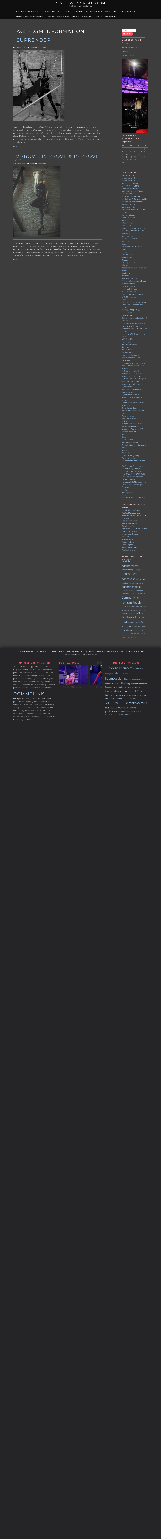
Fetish (79, 11)
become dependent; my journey (133, 228)
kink (139, 610)
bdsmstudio (139, 583)
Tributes (75, 16)
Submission (125, 634)
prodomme (142, 627)
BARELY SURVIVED (128, 218)
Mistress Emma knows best (132, 373)
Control (145, 591)
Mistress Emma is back (130, 371)
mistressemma (131, 622)
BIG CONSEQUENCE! (129, 239)
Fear (138, 598)
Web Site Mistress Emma (131, 510)
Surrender (141, 634)
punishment (128, 630)
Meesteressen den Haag (130, 521)
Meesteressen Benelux (130, 534)
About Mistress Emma (26, 11)
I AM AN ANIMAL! (128, 339)
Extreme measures (129, 286)
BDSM (32, 47)
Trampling (125, 487)
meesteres (126, 613)
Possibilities (87, 16)
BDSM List (125, 537)
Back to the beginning (129, 215)
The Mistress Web (128, 526)
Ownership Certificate (129, 408)
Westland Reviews (128, 550)
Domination (141, 594)
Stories (124, 450)
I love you (125, 347)
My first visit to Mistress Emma (133, 389)
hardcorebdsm (126, 610)
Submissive (126, 453)
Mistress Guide (127, 539)
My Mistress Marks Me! (130, 395)
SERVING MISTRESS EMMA (132, 424)
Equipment (67, 11)
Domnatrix (125, 276)
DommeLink (110, 16)
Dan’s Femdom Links (129, 547)
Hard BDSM (126, 321)
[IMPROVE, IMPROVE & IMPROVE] (36, 201)
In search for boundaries (131, 355)
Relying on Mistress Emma (131, 418)
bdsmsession (131, 579)
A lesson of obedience (130, 183)
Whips (124, 495)
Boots (124, 244)
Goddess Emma (134, 607)
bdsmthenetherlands (128, 591)
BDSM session (129, 679)
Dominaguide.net (128, 542)
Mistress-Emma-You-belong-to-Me (134, 379)
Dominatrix (126, 273)
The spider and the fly (129, 479)
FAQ (115, 11)
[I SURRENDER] (38, 85)
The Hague (114, 715)
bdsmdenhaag (127, 570)
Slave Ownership (128, 440)
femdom (127, 602)
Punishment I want (128, 416)
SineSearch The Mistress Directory (134, 529)
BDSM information (49, 11)
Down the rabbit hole (129, 278)
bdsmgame (137, 570)
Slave (124, 437)
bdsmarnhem (130, 566)
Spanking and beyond (130, 442)
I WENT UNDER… (128, 352)
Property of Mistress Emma (73, 687)
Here (15, 698)
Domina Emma (132, 594)
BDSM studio (126, 226)
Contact (98, 16)
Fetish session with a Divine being (134, 302)
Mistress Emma (21, 47)
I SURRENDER (32, 40)
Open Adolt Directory (129, 531)
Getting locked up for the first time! (134, 318)
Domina (125, 270)
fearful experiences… (129, 292)
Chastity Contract (128, 255)
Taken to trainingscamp (130, 456)
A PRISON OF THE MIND (130, 186)
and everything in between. (131, 196)
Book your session (128, 11)
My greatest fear (128, 392)
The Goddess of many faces (132, 466)
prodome (132, 626)
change (124, 252)
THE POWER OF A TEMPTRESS (133, 474)
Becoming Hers (127, 236)
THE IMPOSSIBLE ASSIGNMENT (133, 471)
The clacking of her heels (131, 458)
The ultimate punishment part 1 (133, 485)
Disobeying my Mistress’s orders (134, 268)
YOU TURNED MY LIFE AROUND (133, 498)
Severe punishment (129, 432)
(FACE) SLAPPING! (128, 175)
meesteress (134, 613)
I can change (126, 342)
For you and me (127, 313)
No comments (43, 47)
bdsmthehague (131, 587)
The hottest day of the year (131, 469)
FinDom (125, 607)
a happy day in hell (128, 178)
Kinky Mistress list (128, 518)
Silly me (124, 434)
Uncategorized (127, 492)
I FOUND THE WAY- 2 (129, 344)
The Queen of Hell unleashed (132, 477)
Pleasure (124, 627)
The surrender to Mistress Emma (134, 482)
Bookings (125, 241)
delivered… (125, 265)
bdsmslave (131, 583)
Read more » (18, 146)
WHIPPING (129, 637)
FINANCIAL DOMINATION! (131, 310)
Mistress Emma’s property (131, 376)
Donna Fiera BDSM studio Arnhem (134, 516)
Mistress (125, 368)
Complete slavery (128, 257)
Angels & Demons (128, 204)
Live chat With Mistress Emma (29, 16)
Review (124, 421)
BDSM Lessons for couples (98, 11)
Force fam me (127, 315)
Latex (143, 610)
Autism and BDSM (128, 207)
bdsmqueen (130, 574)
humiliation (134, 610)
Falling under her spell (130, 289)
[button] (101, 662)
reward (136, 631)
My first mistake (127, 387)
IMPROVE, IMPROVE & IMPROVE (56, 156)
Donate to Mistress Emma (57, 16)
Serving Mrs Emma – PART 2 (132, 429)
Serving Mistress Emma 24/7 (132, 426)
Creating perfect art (129, 263)
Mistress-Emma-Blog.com (80, 3)
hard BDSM (143, 607)
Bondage (139, 591)
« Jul (123, 168)
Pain (142, 622)
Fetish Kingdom (127, 545)
